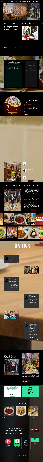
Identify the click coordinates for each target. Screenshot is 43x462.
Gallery (23, 1)
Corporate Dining (26, 1)
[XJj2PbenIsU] (31, 269)
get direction (6, 433)
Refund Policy (21, 433)
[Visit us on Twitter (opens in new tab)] (26, 209)
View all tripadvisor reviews (35, 444)
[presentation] (4, 11)
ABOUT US (14, 1)
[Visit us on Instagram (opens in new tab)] (28, 209)
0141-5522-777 (12, 63)
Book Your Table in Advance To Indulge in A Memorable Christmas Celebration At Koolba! (33, 417)
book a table (36, 431)
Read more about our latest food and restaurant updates (33, 419)
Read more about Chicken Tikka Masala (21, 418)
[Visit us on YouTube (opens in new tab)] (29, 209)
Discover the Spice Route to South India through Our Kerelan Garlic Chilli (8, 417)
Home (12, 1)
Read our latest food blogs (7, 419)
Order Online (30, 1)
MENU (16, 1)
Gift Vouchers (37, 1)
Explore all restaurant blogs (21, 422)
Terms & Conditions (11, 433)
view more (30, 180)
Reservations (20, 1)
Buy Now (26, 114)
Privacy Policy (16, 433)
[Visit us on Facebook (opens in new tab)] (25, 209)
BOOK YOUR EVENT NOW (25, 381)
